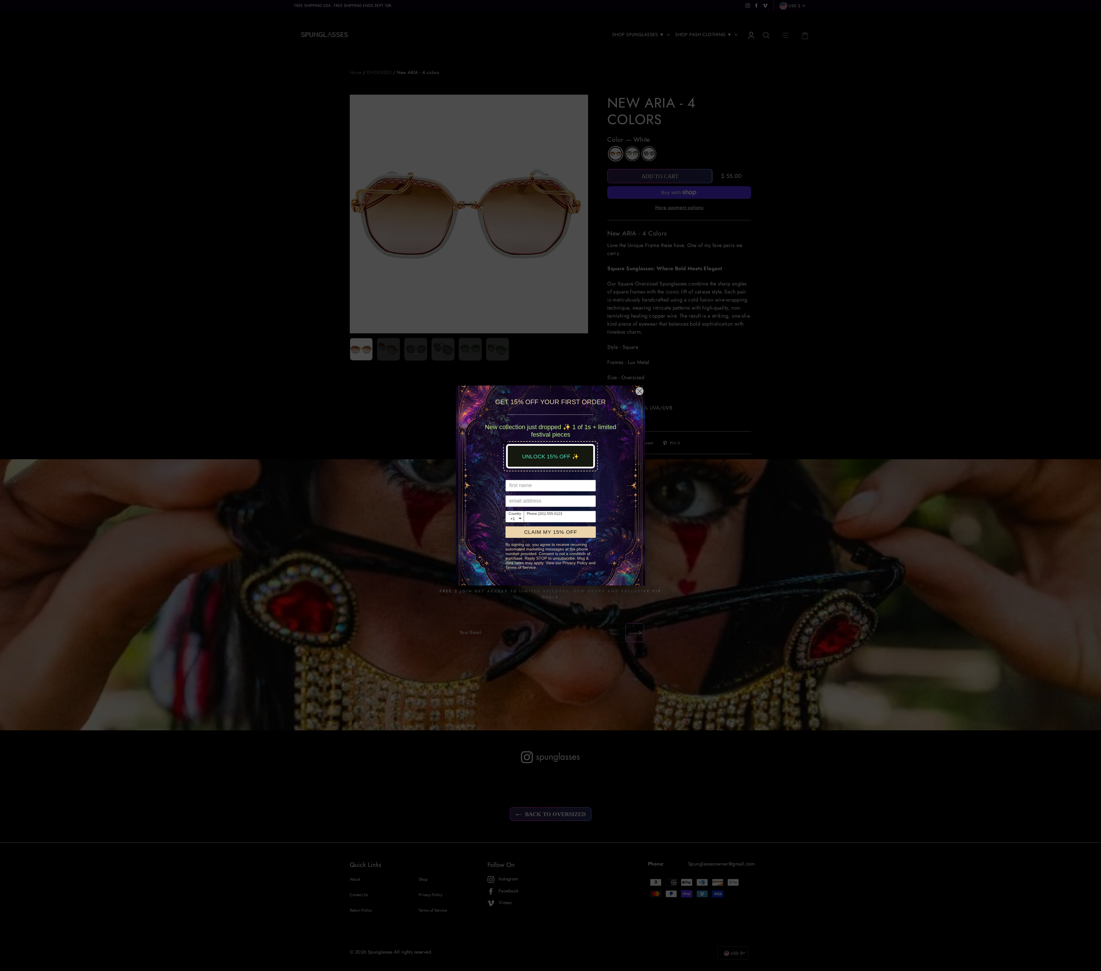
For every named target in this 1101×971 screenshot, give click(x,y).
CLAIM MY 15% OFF (550, 532)
